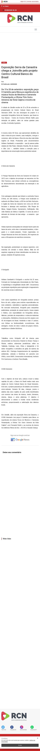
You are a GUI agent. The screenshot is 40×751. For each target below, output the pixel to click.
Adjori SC (23, 1)
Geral (4, 63)
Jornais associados (33, 1)
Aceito (20, 745)
